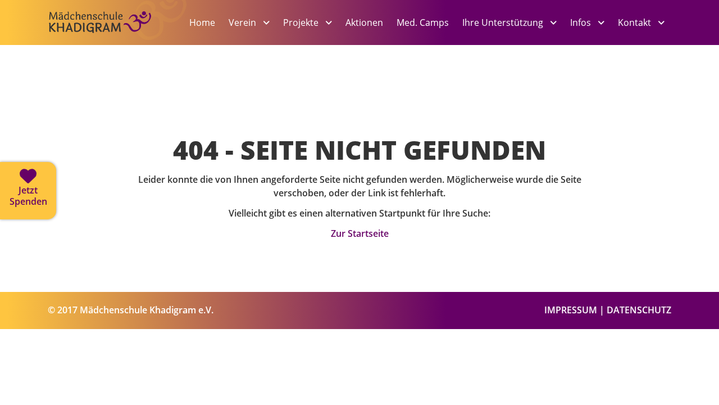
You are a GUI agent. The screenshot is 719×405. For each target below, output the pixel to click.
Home (202, 22)
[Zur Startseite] (118, 40)
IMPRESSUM (570, 310)
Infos (581, 22)
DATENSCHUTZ (639, 310)
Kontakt (635, 22)
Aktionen (364, 22)
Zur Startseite (360, 233)
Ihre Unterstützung (503, 22)
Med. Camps (423, 22)
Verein (243, 22)
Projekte (302, 22)
